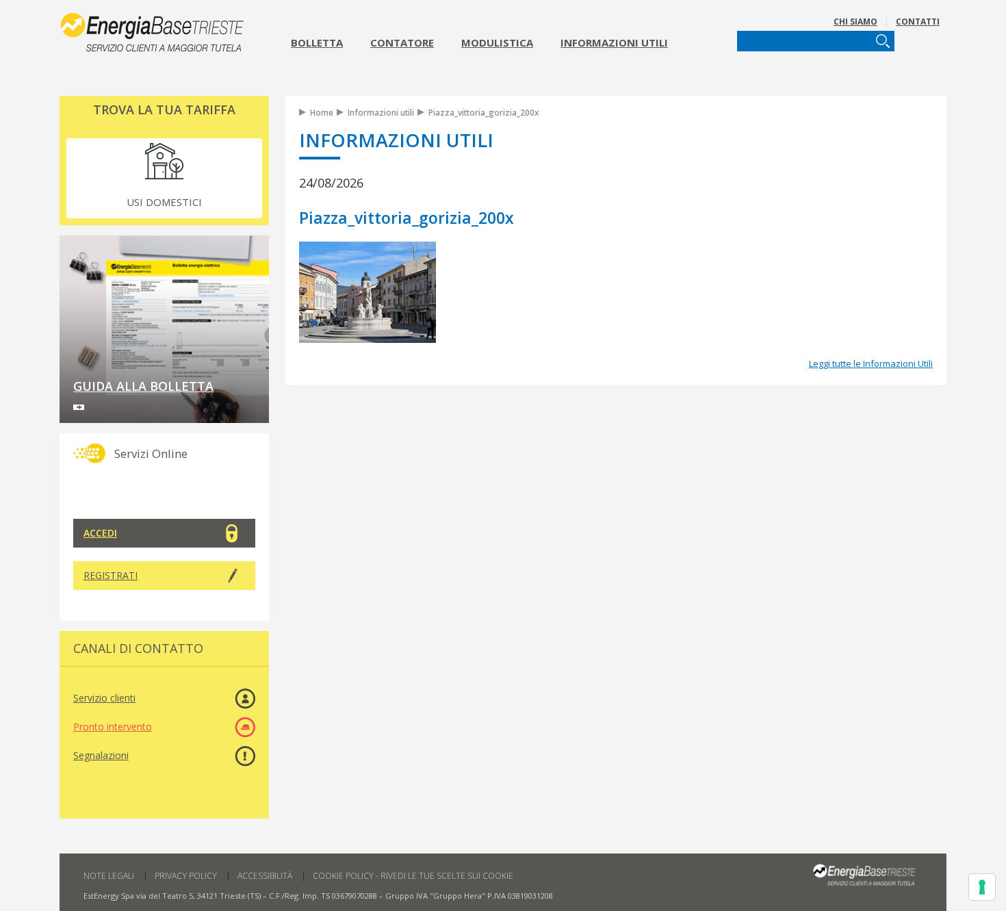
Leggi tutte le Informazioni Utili (871, 363)
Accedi (100, 532)
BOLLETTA (317, 42)
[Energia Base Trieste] (164, 29)
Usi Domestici (164, 202)
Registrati (110, 575)
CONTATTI (918, 21)
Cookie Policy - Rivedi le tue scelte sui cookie (413, 876)
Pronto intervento (112, 726)
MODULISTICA (497, 42)
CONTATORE (402, 42)
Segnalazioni (101, 755)
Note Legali (108, 876)
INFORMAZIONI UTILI (614, 42)
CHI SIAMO (855, 21)
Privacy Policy (186, 876)
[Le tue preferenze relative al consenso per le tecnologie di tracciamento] (982, 887)
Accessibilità (264, 876)
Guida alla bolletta (143, 386)
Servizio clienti (104, 697)
